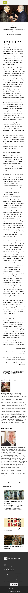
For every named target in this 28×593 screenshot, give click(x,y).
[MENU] (10, 3)
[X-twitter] (12, 588)
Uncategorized (14, 27)
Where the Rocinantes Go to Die (13, 501)
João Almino (7, 548)
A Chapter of (13, 546)
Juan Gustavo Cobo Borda (15, 34)
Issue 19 (14, 25)
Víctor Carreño (8, 503)
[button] (24, 1)
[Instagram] (15, 588)
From (12, 529)
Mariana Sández (8, 530)
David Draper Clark (6, 428)
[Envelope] (18, 588)
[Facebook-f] (9, 588)
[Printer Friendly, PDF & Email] (20, 42)
